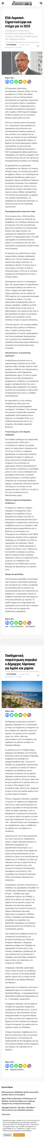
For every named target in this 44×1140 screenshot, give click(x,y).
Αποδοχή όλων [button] (19, 1135)
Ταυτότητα (6, 1114)
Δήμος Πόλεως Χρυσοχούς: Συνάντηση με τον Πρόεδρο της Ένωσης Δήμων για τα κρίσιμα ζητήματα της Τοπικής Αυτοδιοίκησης (19, 1101)
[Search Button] (41, 3)
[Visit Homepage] (22, 3)
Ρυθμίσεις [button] (7, 1135)
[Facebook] (7, 82)
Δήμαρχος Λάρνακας (16, 1069)
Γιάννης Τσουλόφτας (16, 626)
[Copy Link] (25, 82)
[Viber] (29, 82)
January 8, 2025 (24, 674)
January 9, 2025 (24, 45)
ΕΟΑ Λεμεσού (30, 626)
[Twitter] (12, 82)
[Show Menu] (3, 3)
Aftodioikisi (11, 45)
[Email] (20, 82)
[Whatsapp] (16, 82)
